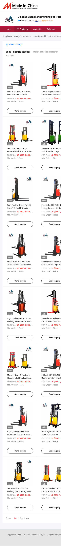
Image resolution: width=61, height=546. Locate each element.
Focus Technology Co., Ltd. (36, 535)
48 (27, 518)
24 (15, 518)
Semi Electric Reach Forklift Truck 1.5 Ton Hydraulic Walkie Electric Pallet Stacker (19, 208)
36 (21, 518)
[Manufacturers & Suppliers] (21, 5)
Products (24, 29)
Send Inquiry (20, 111)
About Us (37, 29)
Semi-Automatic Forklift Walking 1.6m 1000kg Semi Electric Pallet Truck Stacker (19, 491)
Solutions (51, 29)
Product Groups (15, 44)
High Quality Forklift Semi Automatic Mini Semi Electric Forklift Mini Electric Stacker (19, 434)
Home (8, 29)
